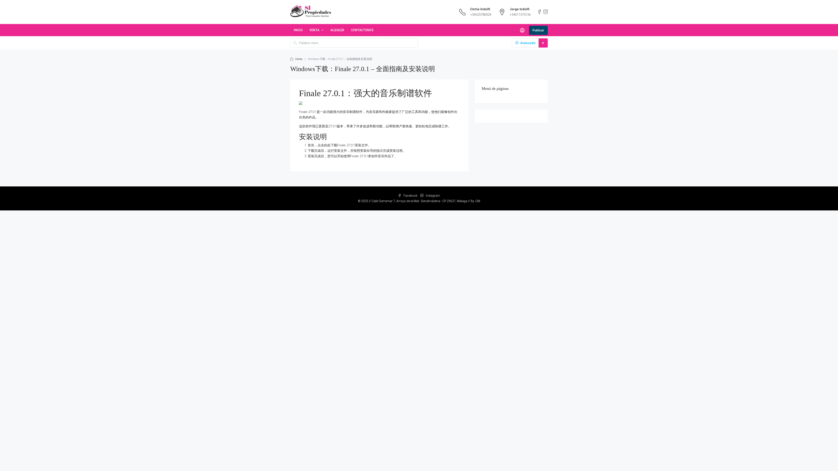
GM (477, 201)
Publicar (538, 30)
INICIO (298, 30)
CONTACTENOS (362, 30)
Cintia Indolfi (480, 9)
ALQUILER (337, 30)
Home (298, 59)
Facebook (410, 195)
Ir (543, 43)
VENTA (314, 30)
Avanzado (527, 43)
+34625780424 (480, 15)
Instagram (432, 195)
